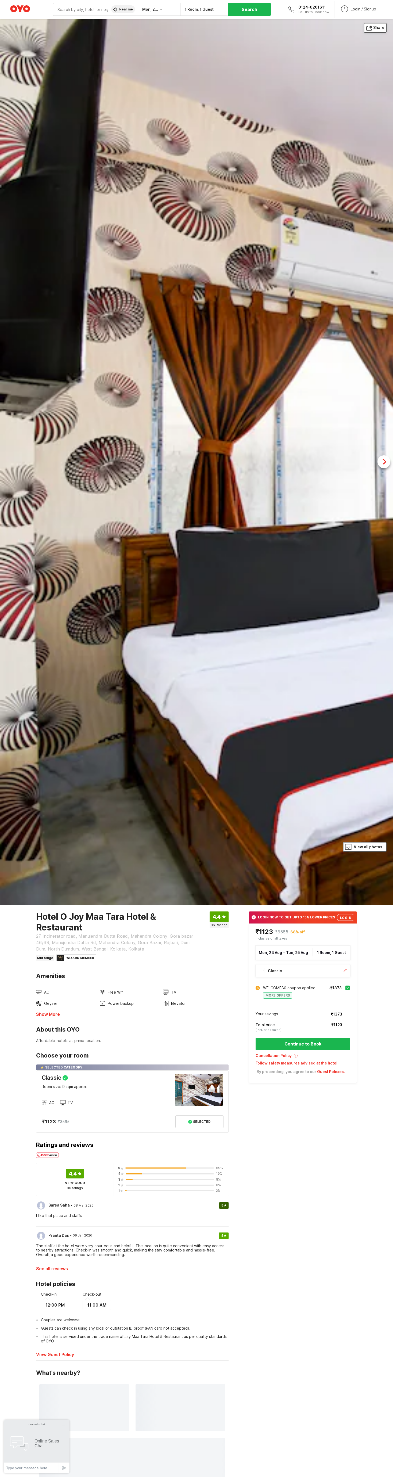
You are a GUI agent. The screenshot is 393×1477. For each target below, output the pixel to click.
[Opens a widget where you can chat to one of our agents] (36, 1446)
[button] (303, 1057)
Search (249, 9)
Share (378, 27)
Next (383, 461)
